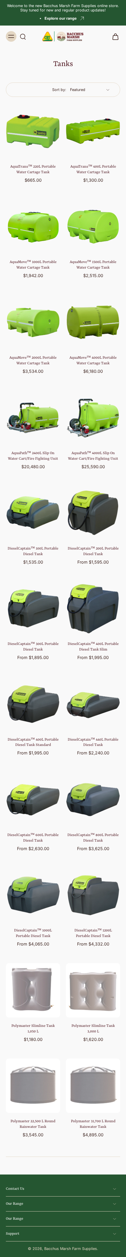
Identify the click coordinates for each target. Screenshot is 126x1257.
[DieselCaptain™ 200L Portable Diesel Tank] (93, 513)
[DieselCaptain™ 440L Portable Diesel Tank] (93, 704)
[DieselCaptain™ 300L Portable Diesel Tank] (33, 608)
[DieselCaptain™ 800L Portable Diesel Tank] (93, 799)
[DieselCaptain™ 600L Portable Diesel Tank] (33, 799)
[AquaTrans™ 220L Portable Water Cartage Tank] (33, 131)
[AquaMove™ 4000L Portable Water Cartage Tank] (93, 322)
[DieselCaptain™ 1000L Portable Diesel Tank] (33, 895)
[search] (22, 36)
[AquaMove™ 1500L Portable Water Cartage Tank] (93, 226)
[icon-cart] (113, 36)
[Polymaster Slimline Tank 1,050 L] (33, 990)
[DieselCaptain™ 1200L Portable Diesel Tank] (93, 895)
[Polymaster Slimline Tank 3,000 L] (93, 990)
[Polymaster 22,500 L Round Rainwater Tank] (33, 1086)
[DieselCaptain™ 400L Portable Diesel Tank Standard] (33, 704)
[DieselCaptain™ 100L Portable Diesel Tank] (33, 513)
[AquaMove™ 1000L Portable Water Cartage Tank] (33, 226)
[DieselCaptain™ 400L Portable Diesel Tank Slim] (93, 608)
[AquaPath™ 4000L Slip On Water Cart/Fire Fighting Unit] (93, 417)
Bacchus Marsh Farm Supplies (70, 1248)
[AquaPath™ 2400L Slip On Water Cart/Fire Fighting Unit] (33, 417)
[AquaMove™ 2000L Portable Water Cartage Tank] (33, 322)
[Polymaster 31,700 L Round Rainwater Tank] (93, 1086)
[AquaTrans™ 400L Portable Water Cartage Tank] (93, 131)
